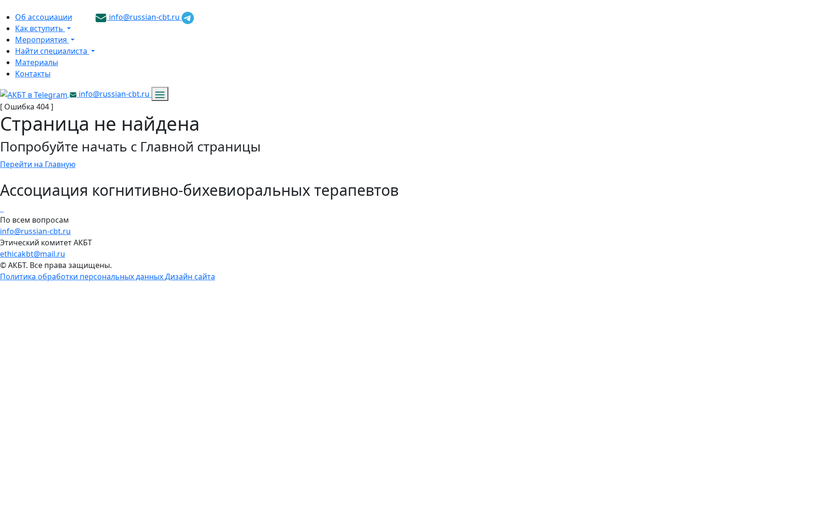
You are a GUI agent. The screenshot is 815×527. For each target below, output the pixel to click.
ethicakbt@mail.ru (32, 254)
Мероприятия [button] (42, 39)
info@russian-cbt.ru (144, 17)
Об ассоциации (43, 17)
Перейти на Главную (37, 164)
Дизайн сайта (190, 276)
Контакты (32, 73)
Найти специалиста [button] (52, 51)
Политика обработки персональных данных (82, 276)
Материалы (36, 62)
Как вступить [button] (40, 28)
